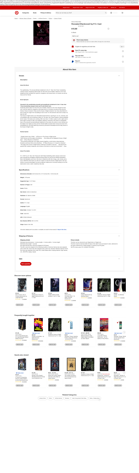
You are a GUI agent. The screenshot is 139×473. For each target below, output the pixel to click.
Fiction (50, 18)
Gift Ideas (60, 3)
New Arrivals (101, 3)
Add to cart (75, 36)
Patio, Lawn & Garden (72, 1)
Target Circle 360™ (90, 7)
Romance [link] (67, 398)
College (22, 1)
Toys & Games (13, 3)
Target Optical (84, 3)
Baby (97, 1)
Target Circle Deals (128, 3)
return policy (78, 247)
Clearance (94, 3)
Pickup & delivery (46, 13)
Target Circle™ (66, 7)
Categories (25, 13)
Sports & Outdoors (116, 1)
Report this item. (62, 229)
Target (16, 18)
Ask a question (25, 264)
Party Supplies (53, 3)
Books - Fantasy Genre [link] (95, 398)
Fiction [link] (50, 398)
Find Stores (47, 4)
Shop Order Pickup (7, 4)
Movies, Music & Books (42, 3)
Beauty (101, 1)
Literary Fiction (58, 18)
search (105, 13)
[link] (78, 26)
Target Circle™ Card (78, 7)
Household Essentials (89, 1)
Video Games (31, 3)
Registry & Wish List (103, 7)
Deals (89, 3)
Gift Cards (65, 3)
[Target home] (17, 13)
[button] (78, 26)
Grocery (81, 1)
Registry (29, 4)
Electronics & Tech (22, 3)
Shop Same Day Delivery (19, 4)
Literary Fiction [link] (42, 398)
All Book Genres (42, 18)
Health (126, 1)
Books (35, 18)
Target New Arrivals (5, 1)
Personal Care (107, 1)
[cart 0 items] (122, 13)
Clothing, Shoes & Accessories (39, 1)
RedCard (33, 4)
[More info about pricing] (108, 28)
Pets (123, 1)
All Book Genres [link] (58, 398)
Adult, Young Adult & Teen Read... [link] (79, 398)
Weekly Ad (113, 7)
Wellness (130, 1)
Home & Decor (52, 1)
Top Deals (120, 3)
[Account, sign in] (114, 13)
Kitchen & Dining (61, 1)
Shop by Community (74, 3)
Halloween (27, 1)
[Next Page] (124, 292)
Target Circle (40, 4)
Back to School (15, 1)
